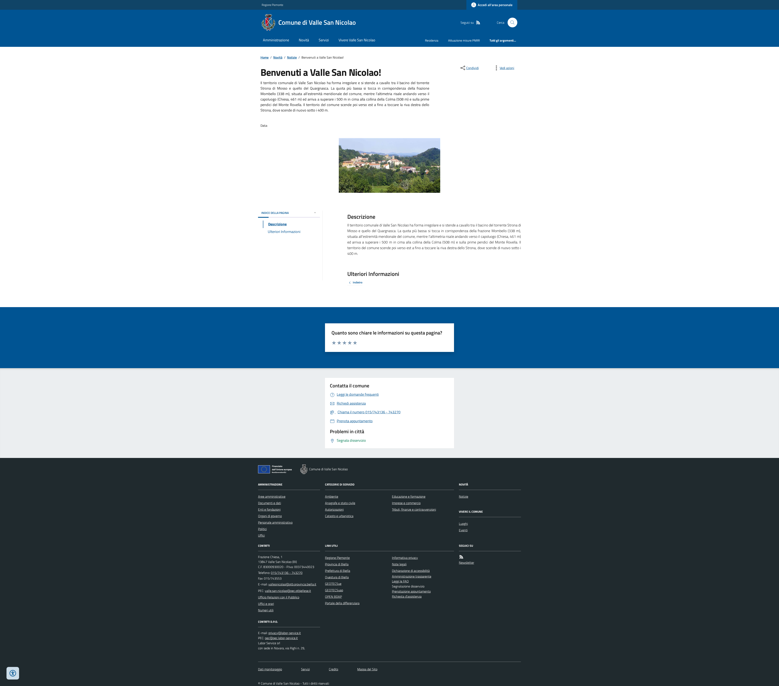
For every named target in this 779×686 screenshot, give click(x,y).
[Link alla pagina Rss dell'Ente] (461, 557)
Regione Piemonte (272, 5)
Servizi (324, 40)
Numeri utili (265, 610)
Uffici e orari (266, 603)
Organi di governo (270, 515)
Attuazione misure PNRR (464, 40)
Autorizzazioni (334, 509)
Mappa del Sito (367, 669)
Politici (262, 528)
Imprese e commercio (406, 503)
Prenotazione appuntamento (411, 591)
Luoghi (463, 523)
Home (264, 57)
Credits (333, 669)
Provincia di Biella (337, 564)
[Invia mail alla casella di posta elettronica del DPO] (284, 633)
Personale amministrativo (275, 522)
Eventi (463, 530)
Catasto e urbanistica (339, 515)
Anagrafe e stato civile (340, 503)
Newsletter (466, 562)
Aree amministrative (271, 496)
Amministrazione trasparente (411, 576)
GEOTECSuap (334, 590)
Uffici (261, 535)
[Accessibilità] (13, 673)
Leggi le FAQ (400, 581)
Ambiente (331, 496)
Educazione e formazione (408, 496)
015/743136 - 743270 (286, 572)
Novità (304, 40)
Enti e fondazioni (269, 509)
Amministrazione (276, 40)
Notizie (292, 57)
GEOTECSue (333, 583)
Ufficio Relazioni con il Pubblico (278, 597)
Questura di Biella (337, 577)
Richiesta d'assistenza (407, 596)
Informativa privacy (405, 557)
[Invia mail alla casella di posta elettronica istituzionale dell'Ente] (292, 584)
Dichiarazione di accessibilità (411, 570)
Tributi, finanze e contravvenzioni (414, 509)
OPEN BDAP (333, 596)
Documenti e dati (269, 503)
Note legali (399, 564)
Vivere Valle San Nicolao (357, 40)
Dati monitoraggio (270, 669)
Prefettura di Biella (337, 570)
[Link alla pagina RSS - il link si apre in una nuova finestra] (478, 22)
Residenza (431, 40)
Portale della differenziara (342, 603)
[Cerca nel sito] (510, 22)
